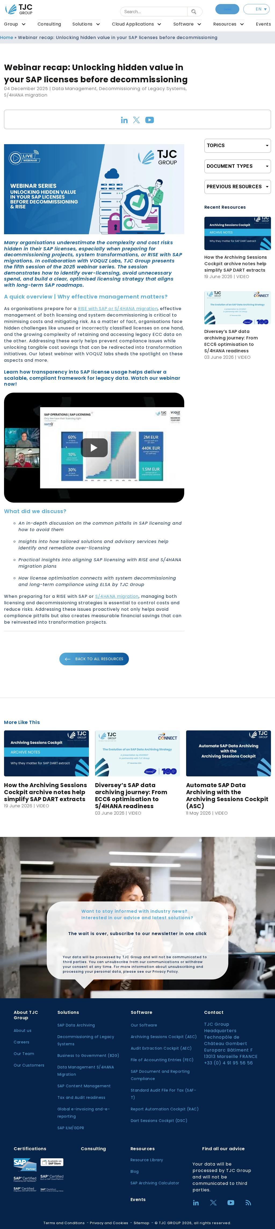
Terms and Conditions (64, 1223)
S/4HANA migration (117, 596)
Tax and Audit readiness (81, 1097)
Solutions (83, 24)
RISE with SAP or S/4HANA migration (118, 309)
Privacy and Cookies (109, 1223)
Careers (22, 1042)
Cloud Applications (133, 24)
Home (6, 37)
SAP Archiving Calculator (155, 1183)
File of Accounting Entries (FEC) (162, 1060)
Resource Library (147, 1160)
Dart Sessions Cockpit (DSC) (159, 1120)
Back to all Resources (99, 659)
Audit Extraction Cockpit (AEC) (161, 1048)
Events (263, 24)
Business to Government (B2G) (88, 1055)
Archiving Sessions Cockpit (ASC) (164, 1036)
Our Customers (29, 1065)
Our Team (24, 1053)
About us (22, 1030)
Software (183, 24)
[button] (256, 9)
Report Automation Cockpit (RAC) (165, 1109)
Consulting (49, 24)
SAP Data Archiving (76, 1025)
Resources (225, 24)
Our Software (144, 1025)
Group (11, 24)
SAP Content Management (84, 1086)
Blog (135, 1171)
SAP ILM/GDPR (70, 1128)
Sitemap (142, 1223)
